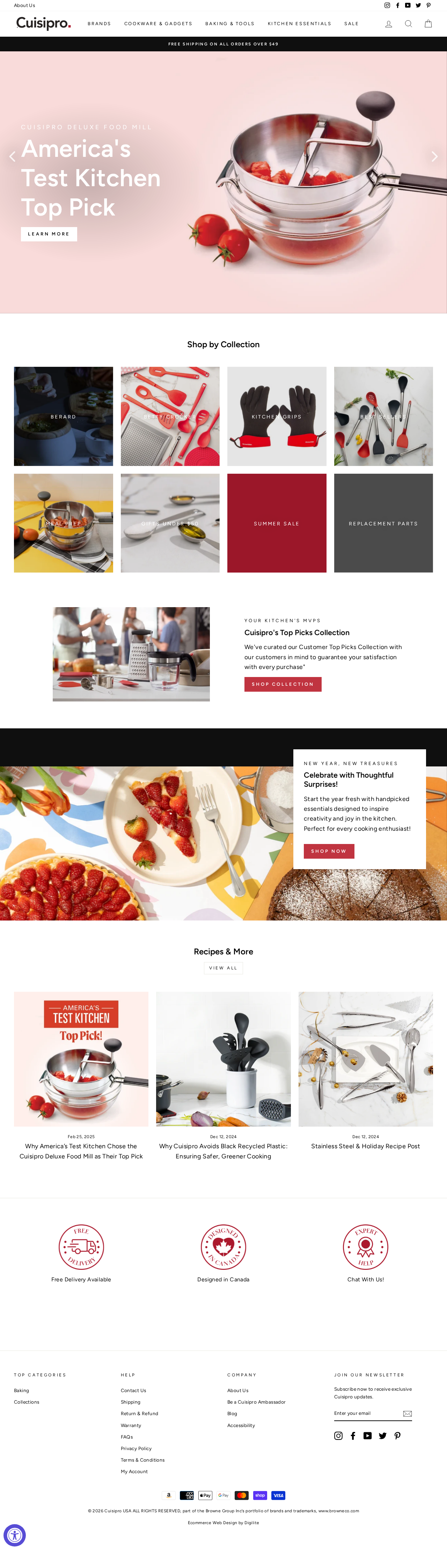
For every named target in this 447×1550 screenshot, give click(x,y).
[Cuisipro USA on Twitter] (383, 1436)
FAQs (127, 1437)
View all (223, 968)
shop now (329, 851)
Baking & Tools (230, 23)
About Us (24, 5)
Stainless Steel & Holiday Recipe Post (365, 1146)
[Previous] (12, 156)
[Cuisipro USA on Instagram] (338, 1436)
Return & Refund (140, 1413)
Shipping (131, 1402)
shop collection (283, 684)
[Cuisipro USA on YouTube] (368, 1436)
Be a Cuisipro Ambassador (256, 1402)
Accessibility (241, 1425)
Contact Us (133, 1390)
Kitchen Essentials (300, 23)
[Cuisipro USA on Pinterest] (397, 1436)
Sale (351, 23)
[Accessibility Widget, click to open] (14, 1535)
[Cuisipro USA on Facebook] (353, 1436)
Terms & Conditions (143, 1460)
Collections (26, 1402)
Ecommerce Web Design (212, 1522)
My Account (134, 1471)
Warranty (131, 1425)
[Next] (434, 156)
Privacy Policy (136, 1448)
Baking (21, 1390)
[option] (223, 44)
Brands (99, 23)
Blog (232, 1413)
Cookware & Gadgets (158, 23)
